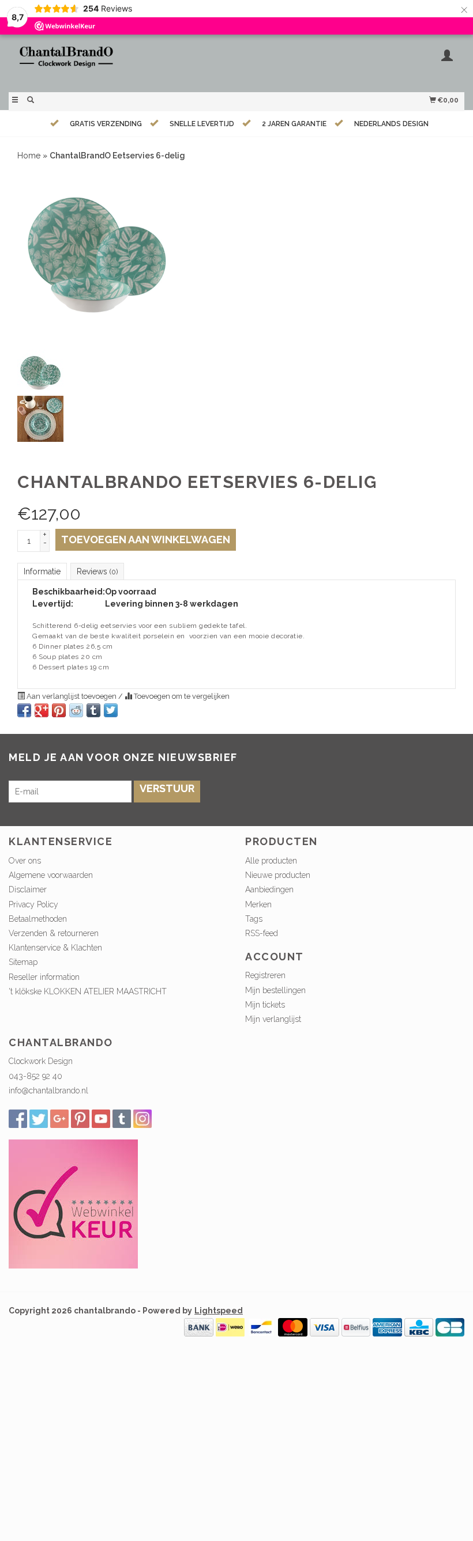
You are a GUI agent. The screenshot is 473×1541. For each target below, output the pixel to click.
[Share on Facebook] (24, 710)
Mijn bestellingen (275, 990)
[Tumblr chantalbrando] (121, 1119)
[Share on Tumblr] (93, 710)
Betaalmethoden (38, 918)
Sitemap (23, 962)
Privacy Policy (33, 904)
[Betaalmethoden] (198, 1326)
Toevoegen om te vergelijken (181, 696)
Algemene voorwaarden (51, 875)
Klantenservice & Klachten (55, 947)
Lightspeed (218, 1310)
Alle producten (271, 860)
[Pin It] (59, 710)
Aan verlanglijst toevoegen (71, 696)
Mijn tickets (265, 1004)
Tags (253, 918)
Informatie (42, 571)
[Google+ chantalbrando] (59, 1119)
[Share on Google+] (41, 710)
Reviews (97, 571)
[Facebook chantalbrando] (18, 1119)
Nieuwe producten (277, 875)
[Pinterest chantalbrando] (80, 1119)
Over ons (25, 860)
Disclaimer (28, 889)
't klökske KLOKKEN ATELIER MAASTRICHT (88, 991)
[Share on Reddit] (76, 710)
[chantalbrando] (122, 62)
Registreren (265, 975)
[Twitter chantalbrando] (38, 1119)
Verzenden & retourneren (54, 933)
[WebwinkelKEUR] (73, 1203)
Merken (258, 904)
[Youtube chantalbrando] (101, 1119)
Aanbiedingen (269, 889)
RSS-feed (261, 933)
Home (28, 155)
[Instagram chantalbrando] (142, 1119)
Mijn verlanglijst (273, 1019)
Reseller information (44, 977)
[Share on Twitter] (111, 710)
